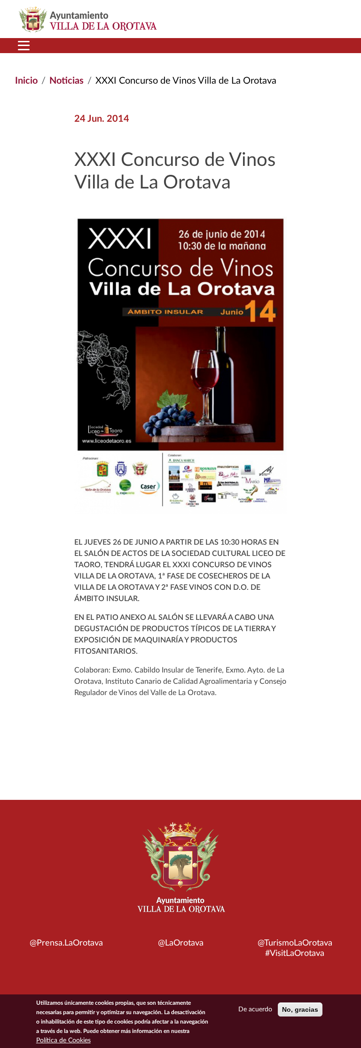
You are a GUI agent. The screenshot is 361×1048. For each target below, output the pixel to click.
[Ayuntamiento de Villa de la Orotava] (180, 873)
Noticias (66, 81)
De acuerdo (255, 1009)
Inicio (26, 81)
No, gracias (300, 1009)
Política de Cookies (63, 1040)
